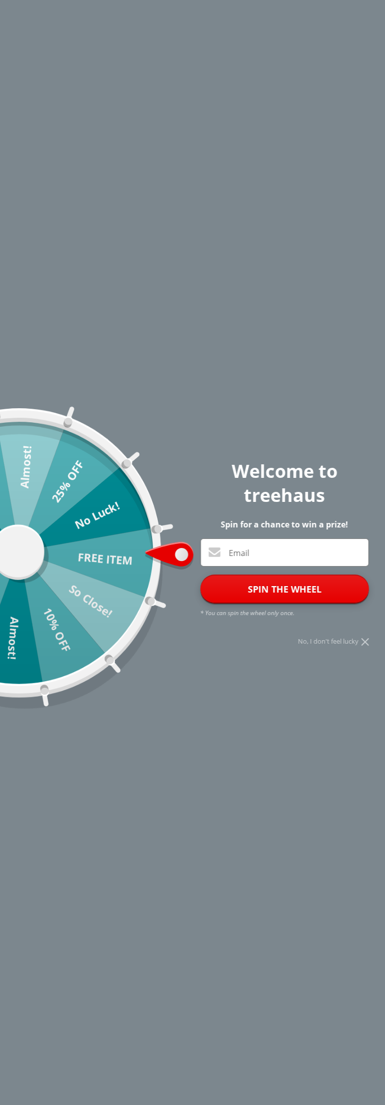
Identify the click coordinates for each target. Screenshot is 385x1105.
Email (239, 553)
